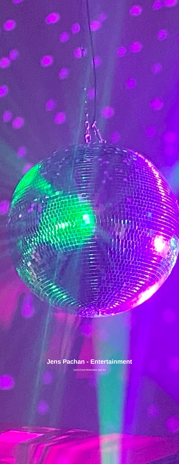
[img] (89, 232)
